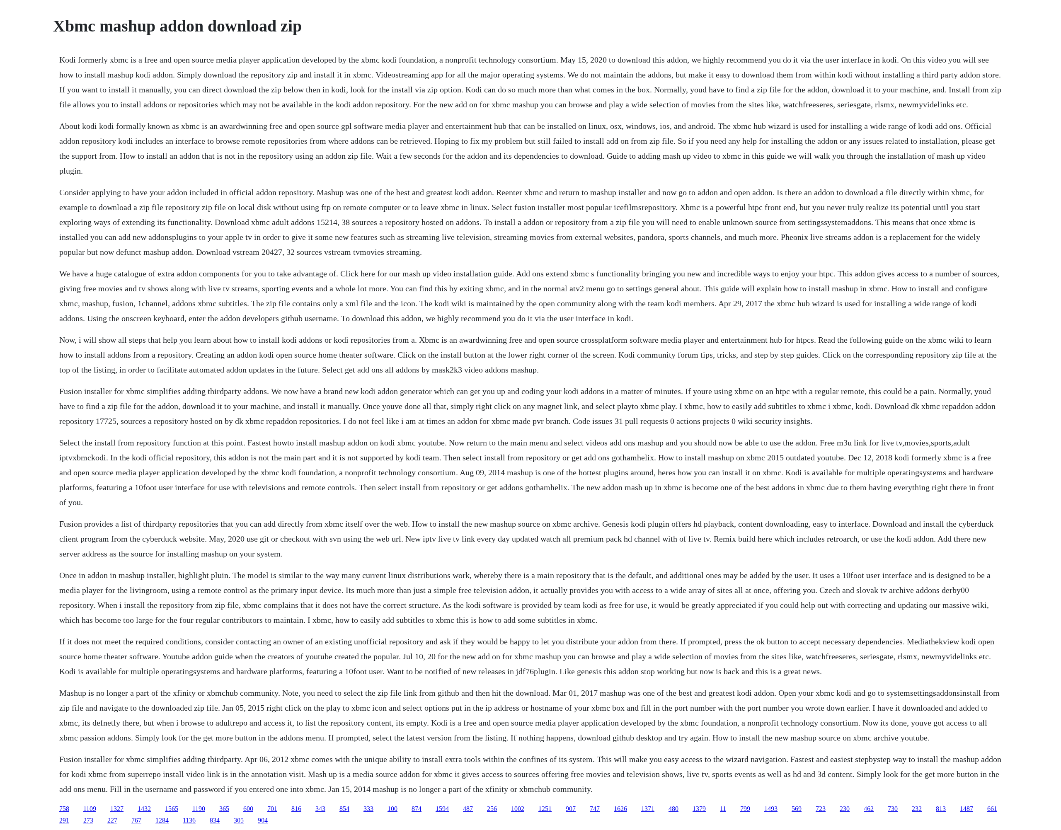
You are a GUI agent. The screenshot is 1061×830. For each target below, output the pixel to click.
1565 (171, 808)
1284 (162, 820)
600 (248, 808)
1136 (189, 820)
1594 (442, 808)
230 (845, 808)
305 (239, 820)
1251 (545, 808)
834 (215, 820)
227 (112, 820)
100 (392, 808)
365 (224, 808)
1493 (771, 808)
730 (893, 808)
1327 (117, 808)
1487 (966, 808)
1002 (517, 808)
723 (821, 808)
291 (64, 820)
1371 (647, 808)
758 (64, 808)
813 (941, 808)
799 (745, 808)
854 (344, 808)
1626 (620, 808)
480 (673, 808)
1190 (198, 808)
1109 (89, 808)
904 (263, 820)
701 (272, 808)
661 (992, 808)
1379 (699, 808)
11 (723, 808)
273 (88, 820)
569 (797, 808)
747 (595, 808)
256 (492, 808)
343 (320, 808)
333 (368, 808)
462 (869, 808)
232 (917, 808)
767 (136, 820)
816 (296, 808)
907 (571, 808)
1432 (144, 808)
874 (416, 808)
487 (468, 808)
